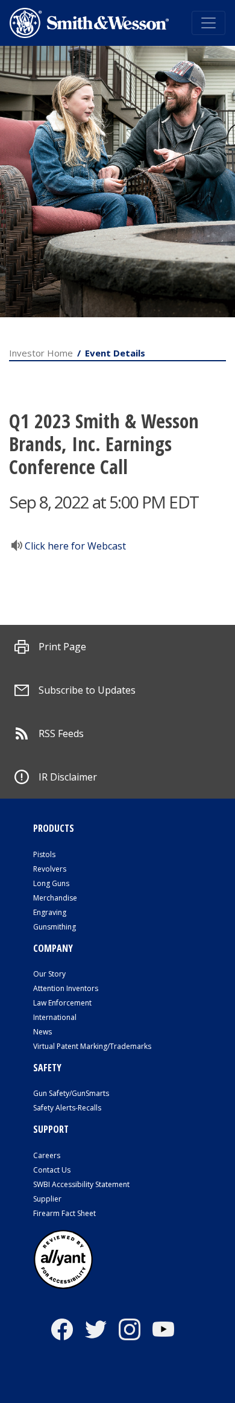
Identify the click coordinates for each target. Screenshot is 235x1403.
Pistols (44, 854)
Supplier (47, 1199)
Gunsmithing (54, 927)
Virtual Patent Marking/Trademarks (92, 1046)
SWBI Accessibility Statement (81, 1184)
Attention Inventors (65, 988)
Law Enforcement (62, 1003)
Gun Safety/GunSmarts (71, 1093)
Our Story (49, 974)
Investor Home (41, 353)
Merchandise (55, 898)
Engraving (49, 912)
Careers (46, 1155)
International (55, 1017)
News (42, 1032)
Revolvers (49, 869)
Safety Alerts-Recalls (67, 1108)
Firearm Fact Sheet (64, 1213)
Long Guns (51, 883)
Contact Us (51, 1170)
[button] (50, 646)
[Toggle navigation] (208, 23)
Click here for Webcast (75, 546)
